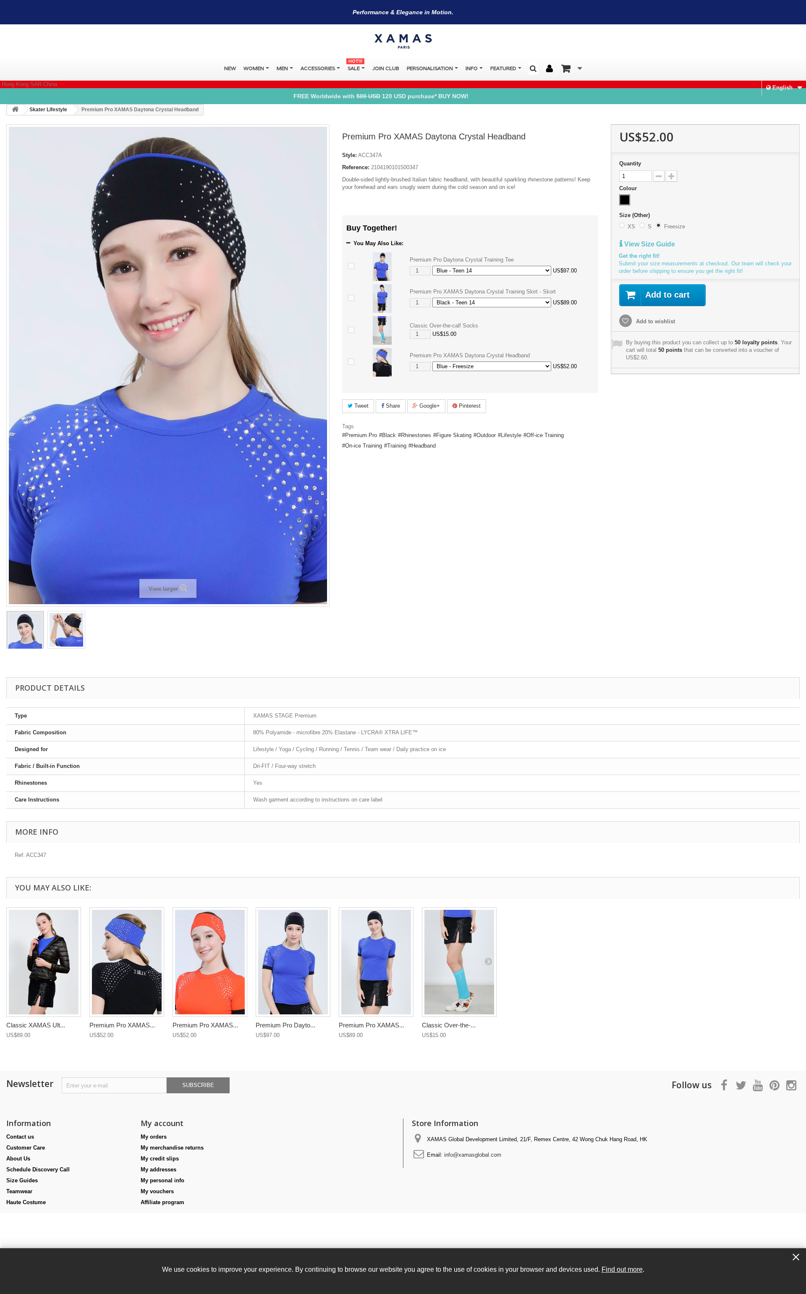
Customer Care (25, 1148)
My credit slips (160, 1158)
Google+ (429, 406)
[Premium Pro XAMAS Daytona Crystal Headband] (25, 638)
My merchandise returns (172, 1148)
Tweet (361, 406)
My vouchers (157, 1191)
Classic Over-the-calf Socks (444, 325)
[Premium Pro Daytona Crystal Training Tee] (382, 266)
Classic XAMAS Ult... (35, 1025)
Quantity (630, 163)
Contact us (20, 1137)
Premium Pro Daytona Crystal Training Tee (462, 260)
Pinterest (469, 406)
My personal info (162, 1180)
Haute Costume (26, 1202)
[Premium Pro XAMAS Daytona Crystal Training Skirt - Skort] (382, 298)
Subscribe (198, 1085)
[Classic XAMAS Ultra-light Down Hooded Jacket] (43, 962)
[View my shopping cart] (571, 68)
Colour (629, 188)
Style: (349, 155)
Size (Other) (635, 215)
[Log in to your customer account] (549, 68)
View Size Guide (649, 244)
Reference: (355, 167)
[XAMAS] (403, 41)
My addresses (158, 1169)
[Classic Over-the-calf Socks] (382, 330)
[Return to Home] (15, 110)
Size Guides (22, 1180)
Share (392, 406)
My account (162, 1123)
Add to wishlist (654, 321)
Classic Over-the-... (449, 1025)
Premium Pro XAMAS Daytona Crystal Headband (470, 355)
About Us (18, 1158)
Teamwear (19, 1191)
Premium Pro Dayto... (285, 1025)
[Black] (624, 199)
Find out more (622, 1269)
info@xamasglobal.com (472, 1155)
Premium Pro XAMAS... (122, 1025)
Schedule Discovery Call (38, 1169)
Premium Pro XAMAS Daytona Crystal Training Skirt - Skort (483, 291)
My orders (154, 1137)
